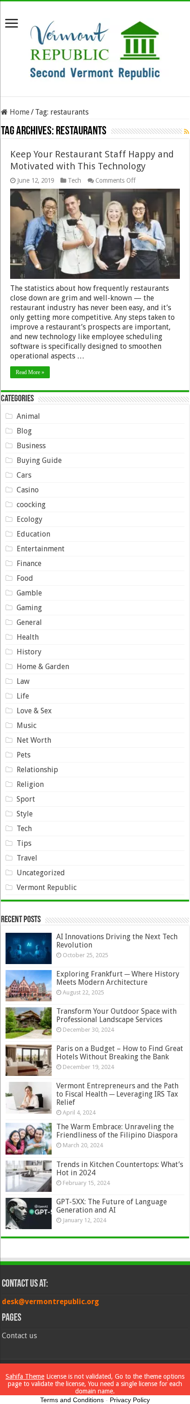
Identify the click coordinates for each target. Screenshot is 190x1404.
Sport (26, 799)
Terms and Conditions (72, 1400)
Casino (28, 489)
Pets (23, 755)
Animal (28, 416)
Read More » (30, 372)
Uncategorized (41, 872)
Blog (24, 431)
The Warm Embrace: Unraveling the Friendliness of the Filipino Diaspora (117, 1130)
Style (25, 813)
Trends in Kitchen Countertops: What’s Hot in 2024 (119, 1168)
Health (28, 637)
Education (33, 534)
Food (25, 578)
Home (19, 112)
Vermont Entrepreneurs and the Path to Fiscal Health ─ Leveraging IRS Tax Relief (117, 1094)
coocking (31, 504)
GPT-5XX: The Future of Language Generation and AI (111, 1205)
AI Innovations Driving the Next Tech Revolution (117, 940)
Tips (24, 843)
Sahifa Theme (25, 1376)
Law (23, 681)
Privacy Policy (130, 1400)
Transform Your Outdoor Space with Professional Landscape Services (116, 1015)
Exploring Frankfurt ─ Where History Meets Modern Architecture (117, 978)
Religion (30, 784)
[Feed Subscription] (186, 131)
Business (31, 445)
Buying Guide (39, 460)
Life (23, 696)
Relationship (37, 769)
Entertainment (41, 548)
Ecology (29, 519)
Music (26, 725)
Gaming (29, 607)
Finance (29, 563)
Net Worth (34, 740)
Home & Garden (43, 666)
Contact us (19, 1335)
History (29, 651)
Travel (27, 858)
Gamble (29, 593)
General (29, 622)
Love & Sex (34, 710)
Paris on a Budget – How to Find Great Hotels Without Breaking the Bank (119, 1052)
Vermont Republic (47, 887)
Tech (74, 180)
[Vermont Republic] (95, 47)
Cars (24, 475)
